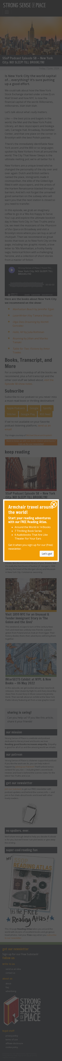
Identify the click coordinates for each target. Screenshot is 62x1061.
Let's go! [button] (47, 553)
